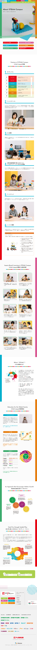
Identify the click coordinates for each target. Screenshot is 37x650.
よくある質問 (33, 2)
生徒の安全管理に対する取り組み (26, 614)
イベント (26, 0)
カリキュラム (19, 2)
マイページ (33, 0)
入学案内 (25, 2)
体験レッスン (22, 0)
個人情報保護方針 (8, 614)
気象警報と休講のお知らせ (16, 614)
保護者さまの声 (29, 2)
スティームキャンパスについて (14, 2)
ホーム (4, 598)
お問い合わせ (18, 0)
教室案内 (23, 2)
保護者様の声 (19, 601)
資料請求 (30, 0)
